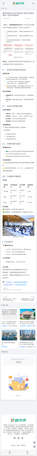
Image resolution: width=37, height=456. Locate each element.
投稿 (18, 445)
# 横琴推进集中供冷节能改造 (20, 282)
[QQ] (18, 438)
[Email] (22, 438)
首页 (3, 8)
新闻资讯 (9, 282)
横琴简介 (23, 445)
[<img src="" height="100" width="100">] (14, 438)
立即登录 (18, 362)
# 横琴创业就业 (29, 346)
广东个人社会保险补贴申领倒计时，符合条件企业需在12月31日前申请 (9, 323)
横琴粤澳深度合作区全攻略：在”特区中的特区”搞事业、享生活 (27, 344)
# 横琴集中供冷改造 (8, 284)
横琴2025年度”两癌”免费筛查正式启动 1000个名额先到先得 (27, 323)
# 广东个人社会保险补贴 (13, 326)
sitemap (13, 445)
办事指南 (23, 326)
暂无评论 (5, 352)
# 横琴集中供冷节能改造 (20, 284)
